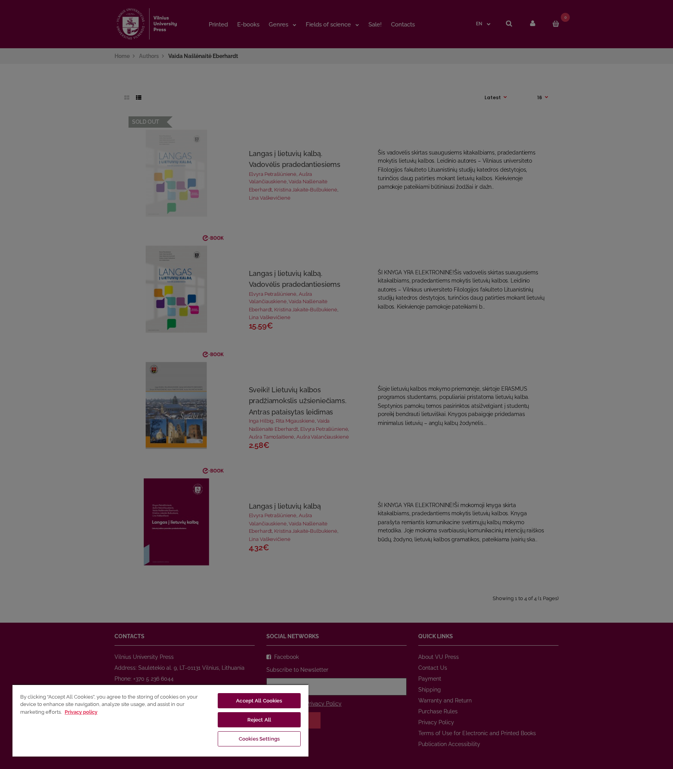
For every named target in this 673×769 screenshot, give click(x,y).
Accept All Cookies (259, 701)
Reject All (259, 720)
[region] (160, 720)
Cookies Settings (259, 739)
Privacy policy (81, 712)
